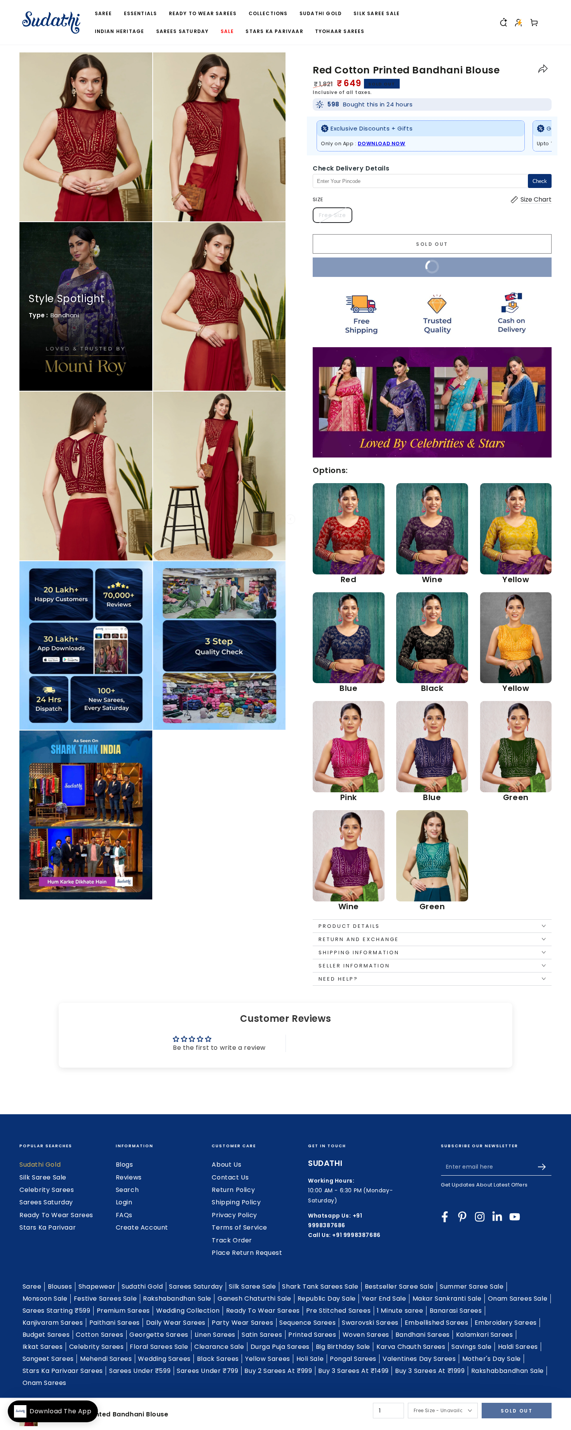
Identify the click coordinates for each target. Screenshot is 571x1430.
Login (124, 1202)
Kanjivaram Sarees (53, 1322)
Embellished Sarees (436, 1322)
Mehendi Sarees (106, 1358)
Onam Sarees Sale (518, 1298)
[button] (503, 22)
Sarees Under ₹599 (140, 1370)
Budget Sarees (46, 1334)
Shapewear (96, 1286)
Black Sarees (218, 1358)
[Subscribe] (545, 1166)
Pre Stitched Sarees (338, 1310)
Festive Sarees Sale (105, 1298)
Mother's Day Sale (491, 1358)
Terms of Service (239, 1227)
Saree (32, 1286)
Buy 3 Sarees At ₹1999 (430, 1370)
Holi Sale (310, 1358)
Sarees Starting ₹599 (57, 1310)
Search (127, 1189)
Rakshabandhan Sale (177, 1298)
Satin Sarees (262, 1334)
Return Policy (233, 1189)
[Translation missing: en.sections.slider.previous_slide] (290, 519)
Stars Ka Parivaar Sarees (63, 1370)
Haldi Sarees (518, 1346)
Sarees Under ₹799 (207, 1370)
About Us (226, 1164)
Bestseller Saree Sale (399, 1286)
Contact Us (230, 1177)
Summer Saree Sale (471, 1286)
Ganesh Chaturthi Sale (254, 1298)
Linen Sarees (215, 1334)
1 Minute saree (400, 1310)
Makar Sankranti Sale (447, 1298)
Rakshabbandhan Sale (507, 1370)
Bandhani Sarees (422, 1334)
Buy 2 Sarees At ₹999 (278, 1370)
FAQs (124, 1215)
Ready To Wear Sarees (56, 1215)
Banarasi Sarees (456, 1310)
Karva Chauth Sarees (410, 1346)
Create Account (142, 1227)
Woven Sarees (366, 1334)
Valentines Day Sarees (419, 1358)
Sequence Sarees (307, 1322)
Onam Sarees (45, 1382)
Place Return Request (247, 1252)
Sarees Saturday (46, 1202)
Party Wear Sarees (242, 1322)
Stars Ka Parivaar (47, 1227)
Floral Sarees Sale (159, 1346)
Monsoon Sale (45, 1298)
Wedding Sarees (164, 1358)
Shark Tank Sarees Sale (320, 1286)
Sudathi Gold (40, 1164)
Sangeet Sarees (48, 1358)
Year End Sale (384, 1298)
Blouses (60, 1286)
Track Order (232, 1240)
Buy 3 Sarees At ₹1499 (353, 1370)
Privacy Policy (234, 1215)
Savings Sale (471, 1346)
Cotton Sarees (99, 1334)
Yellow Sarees (267, 1358)
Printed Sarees (312, 1334)
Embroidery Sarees (506, 1322)
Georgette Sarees (158, 1334)
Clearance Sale (219, 1346)
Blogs (124, 1164)
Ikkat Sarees (43, 1346)
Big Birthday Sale (343, 1346)
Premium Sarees (123, 1310)
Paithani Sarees (114, 1322)
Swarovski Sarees (370, 1322)
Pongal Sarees (353, 1358)
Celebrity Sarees (46, 1189)
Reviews (129, 1177)
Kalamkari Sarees (484, 1334)
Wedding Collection (188, 1310)
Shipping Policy (236, 1202)
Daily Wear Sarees (175, 1322)
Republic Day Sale (327, 1298)
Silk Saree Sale (42, 1177)
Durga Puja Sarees (280, 1346)
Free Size (335, 217)
